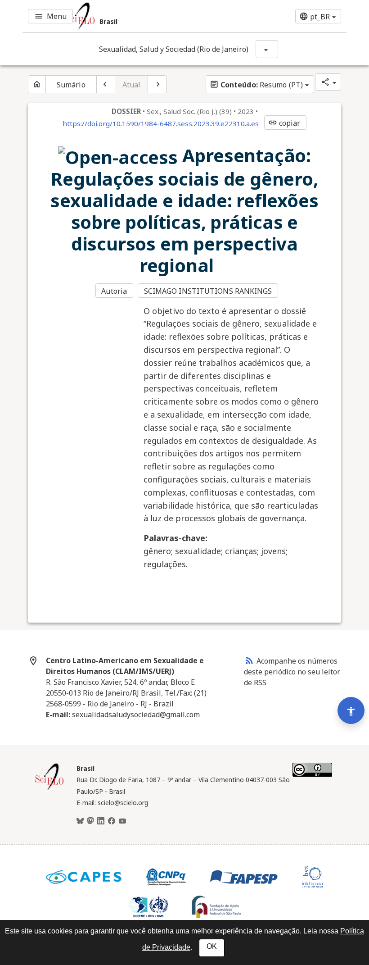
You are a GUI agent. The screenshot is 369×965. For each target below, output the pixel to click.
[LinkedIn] (100, 821)
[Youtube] (122, 821)
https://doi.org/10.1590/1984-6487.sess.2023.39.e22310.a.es (161, 123)
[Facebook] (111, 821)
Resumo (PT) (256, 85)
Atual (131, 85)
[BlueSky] (80, 821)
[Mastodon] (90, 821)
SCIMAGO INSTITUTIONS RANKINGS (208, 291)
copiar (284, 123)
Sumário (71, 85)
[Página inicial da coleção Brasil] (49, 789)
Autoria (114, 291)
